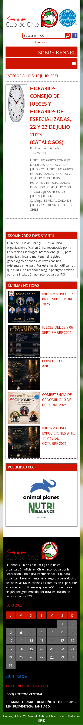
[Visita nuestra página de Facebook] (74, 37)
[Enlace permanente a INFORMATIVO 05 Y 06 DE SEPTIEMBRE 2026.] (24, 307)
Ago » (22, 676)
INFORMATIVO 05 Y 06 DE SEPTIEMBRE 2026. (57, 299)
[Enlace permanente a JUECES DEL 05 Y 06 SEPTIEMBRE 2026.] (24, 341)
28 (51, 657)
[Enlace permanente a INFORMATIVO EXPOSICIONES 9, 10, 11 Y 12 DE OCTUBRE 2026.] (24, 442)
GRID (41, 720)
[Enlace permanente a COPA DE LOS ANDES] (24, 374)
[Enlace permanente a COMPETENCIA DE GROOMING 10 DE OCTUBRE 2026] (24, 408)
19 (31, 649)
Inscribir (41, 42)
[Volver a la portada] (42, 26)
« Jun (10, 676)
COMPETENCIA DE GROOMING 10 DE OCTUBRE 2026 (57, 399)
